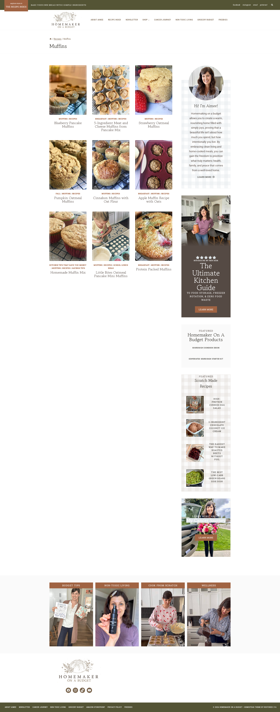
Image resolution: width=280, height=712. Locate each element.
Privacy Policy (115, 707)
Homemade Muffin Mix (68, 272)
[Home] (50, 39)
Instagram (247, 5)
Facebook (236, 5)
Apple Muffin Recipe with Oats (153, 199)
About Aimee (97, 20)
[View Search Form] (272, 5)
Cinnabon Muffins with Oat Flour (110, 199)
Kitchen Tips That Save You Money (67, 265)
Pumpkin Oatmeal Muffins (68, 199)
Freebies (223, 20)
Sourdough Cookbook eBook (206, 348)
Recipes (73, 119)
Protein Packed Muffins (153, 269)
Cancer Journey (162, 20)
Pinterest (263, 5)
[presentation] (67, 90)
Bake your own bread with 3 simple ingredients (58, 5)
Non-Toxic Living (184, 20)
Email (255, 5)
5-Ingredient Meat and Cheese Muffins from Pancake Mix (111, 126)
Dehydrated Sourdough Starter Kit (206, 359)
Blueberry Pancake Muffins (68, 124)
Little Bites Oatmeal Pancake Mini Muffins (110, 274)
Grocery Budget (205, 20)
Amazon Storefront (95, 707)
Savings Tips (78, 268)
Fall (58, 193)
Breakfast (100, 119)
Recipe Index (114, 20)
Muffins (63, 119)
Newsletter (132, 20)
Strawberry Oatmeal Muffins (154, 124)
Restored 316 (270, 707)
